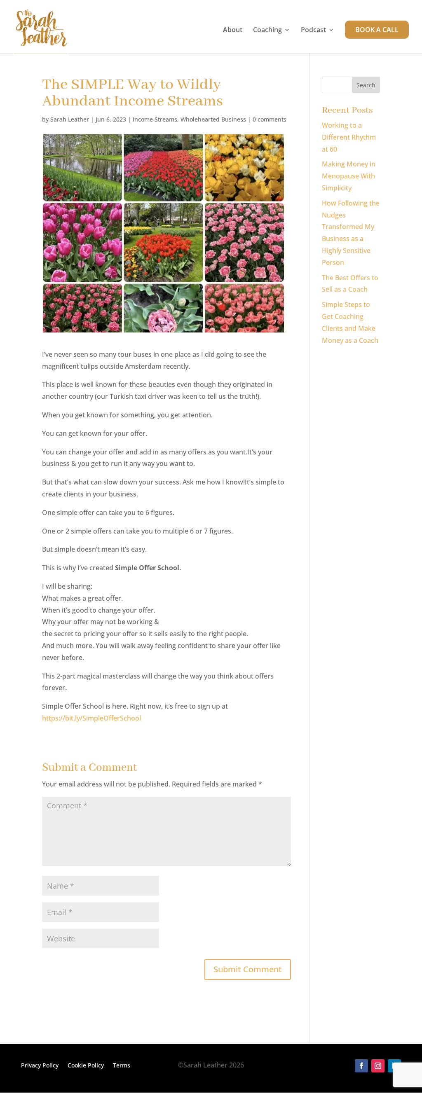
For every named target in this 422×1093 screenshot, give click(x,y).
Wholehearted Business (213, 119)
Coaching (267, 30)
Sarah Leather (69, 119)
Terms (121, 1066)
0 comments (269, 119)
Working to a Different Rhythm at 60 (349, 137)
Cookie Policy (86, 1066)
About (232, 30)
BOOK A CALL (377, 29)
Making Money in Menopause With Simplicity (348, 175)
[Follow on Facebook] (361, 1065)
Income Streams (155, 119)
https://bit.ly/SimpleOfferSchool (91, 718)
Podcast (313, 30)
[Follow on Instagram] (377, 1065)
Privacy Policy (40, 1066)
